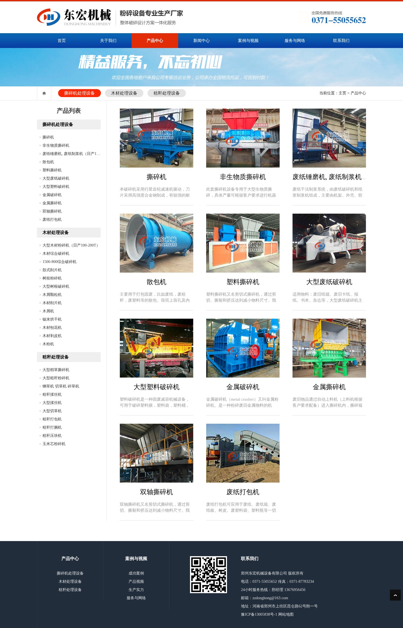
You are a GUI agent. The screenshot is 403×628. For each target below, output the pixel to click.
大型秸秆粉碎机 (55, 378)
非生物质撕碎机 (55, 145)
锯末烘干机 (52, 319)
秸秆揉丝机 (52, 394)
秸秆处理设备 (167, 93)
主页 (342, 93)
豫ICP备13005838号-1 (259, 614)
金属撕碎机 (52, 203)
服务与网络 (295, 40)
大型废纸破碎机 (55, 178)
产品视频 (136, 581)
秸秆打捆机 (52, 427)
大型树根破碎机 (55, 286)
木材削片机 (52, 303)
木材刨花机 (52, 328)
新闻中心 (201, 40)
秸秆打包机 (52, 419)
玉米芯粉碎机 (54, 444)
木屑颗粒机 (52, 295)
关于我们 (108, 40)
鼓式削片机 (52, 270)
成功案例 (136, 573)
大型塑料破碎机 (55, 187)
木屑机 (48, 311)
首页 (62, 40)
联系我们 (341, 40)
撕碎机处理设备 (79, 93)
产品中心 (155, 40)
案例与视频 (248, 40)
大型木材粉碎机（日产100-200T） (71, 245)
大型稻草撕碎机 (55, 370)
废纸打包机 (52, 219)
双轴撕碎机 (52, 211)
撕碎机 (48, 137)
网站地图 (286, 614)
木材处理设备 (124, 93)
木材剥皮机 (52, 336)
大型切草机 (52, 411)
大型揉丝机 (52, 403)
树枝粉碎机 (52, 278)
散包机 (48, 162)
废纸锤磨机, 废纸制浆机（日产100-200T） (78, 154)
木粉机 (48, 344)
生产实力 (136, 590)
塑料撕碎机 (52, 170)
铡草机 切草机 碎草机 (60, 386)
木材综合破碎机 (55, 253)
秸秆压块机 (52, 436)
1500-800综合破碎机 (59, 262)
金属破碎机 (52, 195)
